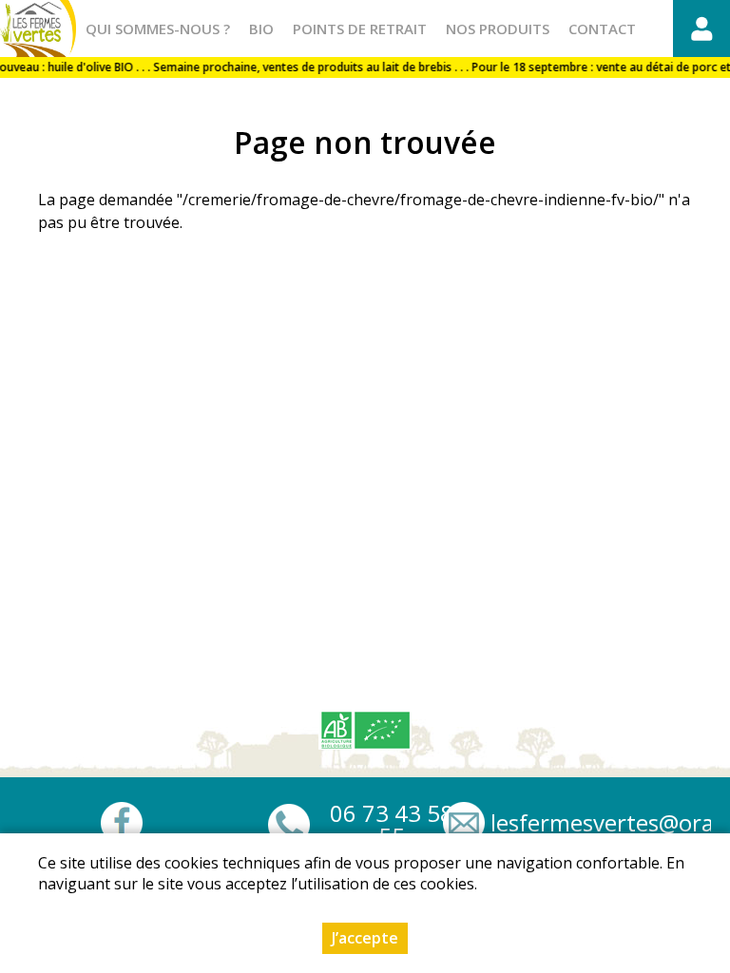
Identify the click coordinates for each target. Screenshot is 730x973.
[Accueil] (38, 28)
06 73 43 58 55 (391, 825)
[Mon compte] (701, 28)
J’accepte (365, 937)
